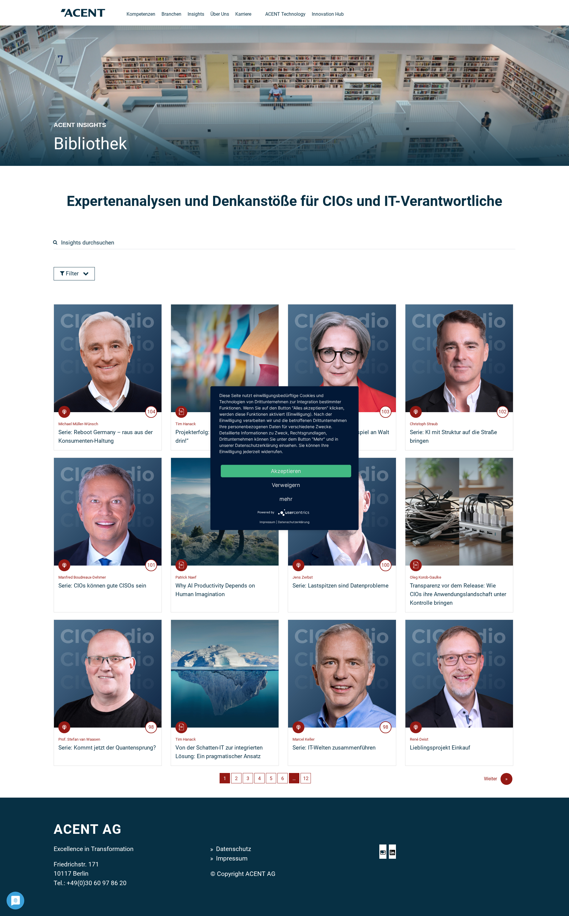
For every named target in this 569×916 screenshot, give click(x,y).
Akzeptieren (286, 471)
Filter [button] (72, 273)
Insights (196, 14)
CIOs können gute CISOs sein (102, 585)
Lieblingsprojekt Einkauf (440, 747)
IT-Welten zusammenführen (334, 747)
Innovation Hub (328, 14)
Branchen (171, 14)
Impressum (231, 858)
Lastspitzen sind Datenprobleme (341, 585)
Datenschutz (233, 849)
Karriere (243, 14)
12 (306, 778)
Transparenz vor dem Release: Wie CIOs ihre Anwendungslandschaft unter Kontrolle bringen (458, 594)
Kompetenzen (141, 14)
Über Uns (219, 14)
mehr (286, 499)
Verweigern (286, 485)
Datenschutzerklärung (293, 521)
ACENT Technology (285, 14)
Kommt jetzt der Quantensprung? (107, 747)
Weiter (496, 779)
